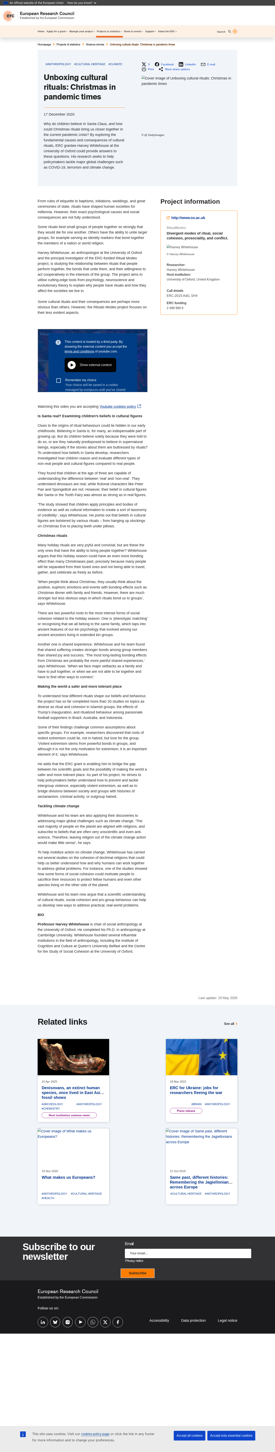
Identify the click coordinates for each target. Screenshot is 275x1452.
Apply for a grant (56, 31)
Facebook (116, 1321)
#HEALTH (48, 1198)
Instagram (66, 1321)
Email (129, 1243)
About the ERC (166, 31)
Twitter (103, 1321)
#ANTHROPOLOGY (58, 64)
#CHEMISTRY (51, 1108)
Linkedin (41, 1321)
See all (229, 1023)
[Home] (40, 16)
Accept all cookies (190, 1435)
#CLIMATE (115, 64)
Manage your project (81, 31)
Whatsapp (91, 1321)
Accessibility (159, 1320)
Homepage (44, 44)
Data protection (193, 1320)
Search (221, 31)
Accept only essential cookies (231, 1435)
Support (149, 31)
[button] (235, 31)
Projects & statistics (108, 31)
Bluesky (53, 1321)
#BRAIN (196, 1104)
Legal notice (227, 1320)
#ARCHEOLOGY (52, 1104)
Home (41, 31)
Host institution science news (69, 1115)
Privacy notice (134, 1261)
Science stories (95, 44)
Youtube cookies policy (117, 407)
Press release (186, 1110)
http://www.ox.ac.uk (188, 218)
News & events (132, 31)
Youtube (78, 1321)
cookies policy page (95, 1434)
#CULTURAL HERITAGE (89, 64)
